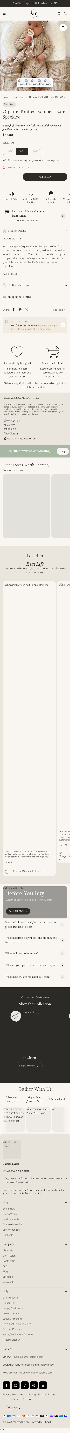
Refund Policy (28, 1394)
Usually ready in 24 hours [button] (25, 220)
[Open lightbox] (63, 27)
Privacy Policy (10, 1394)
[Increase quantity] (17, 177)
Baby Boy (19, 97)
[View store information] (62, 215)
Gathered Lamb (20, 1421)
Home (6, 97)
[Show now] (63, 324)
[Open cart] (66, 13)
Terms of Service (12, 1399)
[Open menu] (4, 13)
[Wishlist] (2, 1430)
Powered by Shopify (41, 1421)
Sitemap (27, 1399)
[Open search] (59, 13)
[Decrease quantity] (6, 177)
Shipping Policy (46, 1394)
